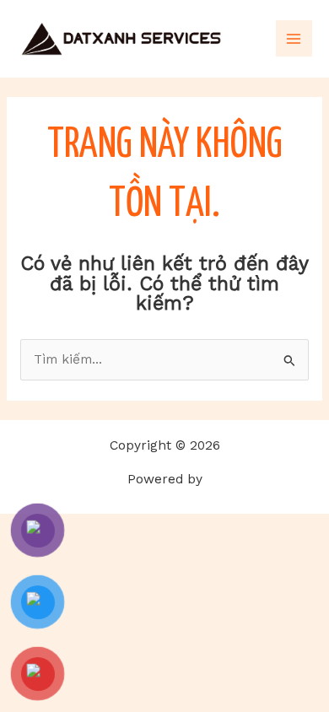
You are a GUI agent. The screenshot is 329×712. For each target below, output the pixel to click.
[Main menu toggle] (294, 38)
